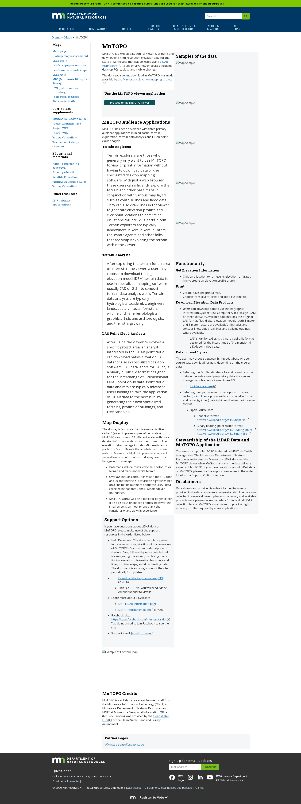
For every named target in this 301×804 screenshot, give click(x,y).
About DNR (238, 27)
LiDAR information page (134, 610)
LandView (59, 74)
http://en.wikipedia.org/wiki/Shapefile (221, 420)
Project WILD (61, 133)
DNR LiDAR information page (137, 604)
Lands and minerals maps (69, 70)
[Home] (79, 13)
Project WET (60, 128)
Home (56, 37)
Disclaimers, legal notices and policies (168, 787)
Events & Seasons (213, 27)
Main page (59, 51)
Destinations (98, 29)
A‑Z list (199, 787)
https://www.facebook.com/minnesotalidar (139, 619)
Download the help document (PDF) (141, 578)
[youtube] (209, 778)
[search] (246, 16)
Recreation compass (65, 96)
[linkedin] (200, 778)
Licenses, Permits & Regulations (184, 27)
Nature (127, 29)
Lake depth (59, 60)
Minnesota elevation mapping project (147, 79)
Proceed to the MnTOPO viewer (129, 102)
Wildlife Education (65, 177)
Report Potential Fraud (85, 3)
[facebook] (172, 778)
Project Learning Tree (66, 123)
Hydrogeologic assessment (70, 56)
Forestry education (64, 172)
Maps (68, 37)
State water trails (63, 101)
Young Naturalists (64, 137)
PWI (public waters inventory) (65, 90)
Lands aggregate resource (69, 65)
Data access (133, 787)
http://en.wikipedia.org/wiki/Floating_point (225, 430)
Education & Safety (153, 27)
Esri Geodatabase (201, 386)
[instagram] (190, 778)
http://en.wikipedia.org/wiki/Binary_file (222, 434)
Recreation (67, 29)
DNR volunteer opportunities (62, 202)
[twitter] (181, 779)
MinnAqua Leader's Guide (69, 119)
